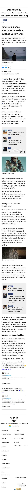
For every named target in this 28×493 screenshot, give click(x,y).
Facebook (4, 478)
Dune (4, 79)
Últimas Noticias (6, 13)
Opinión (4, 446)
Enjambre (14, 16)
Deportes (4, 455)
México (14, 13)
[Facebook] (3, 67)
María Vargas (5, 16)
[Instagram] (17, 418)
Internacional (20, 13)
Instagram (4, 487)
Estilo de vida (5, 451)
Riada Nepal (23, 16)
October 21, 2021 (6, 369)
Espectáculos (5, 467)
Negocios (4, 459)
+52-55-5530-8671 (19, 438)
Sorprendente (6, 463)
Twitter (3, 483)
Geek (3, 472)
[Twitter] (6, 67)
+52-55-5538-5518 (19, 434)
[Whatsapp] (9, 67)
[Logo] (14, 9)
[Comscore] (14, 426)
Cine (3, 22)
